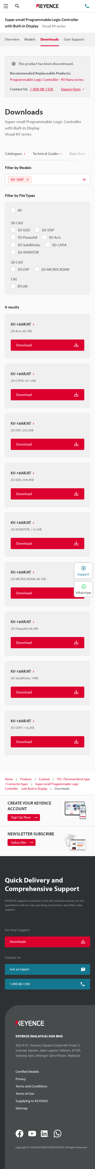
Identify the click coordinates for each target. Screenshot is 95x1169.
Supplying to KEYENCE (32, 1101)
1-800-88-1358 (20, 984)
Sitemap (22, 1108)
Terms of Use (25, 1093)
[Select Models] (47, 179)
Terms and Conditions (31, 1086)
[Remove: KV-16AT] (27, 179)
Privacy (21, 1079)
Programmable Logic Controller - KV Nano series (47, 79)
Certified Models (27, 1071)
